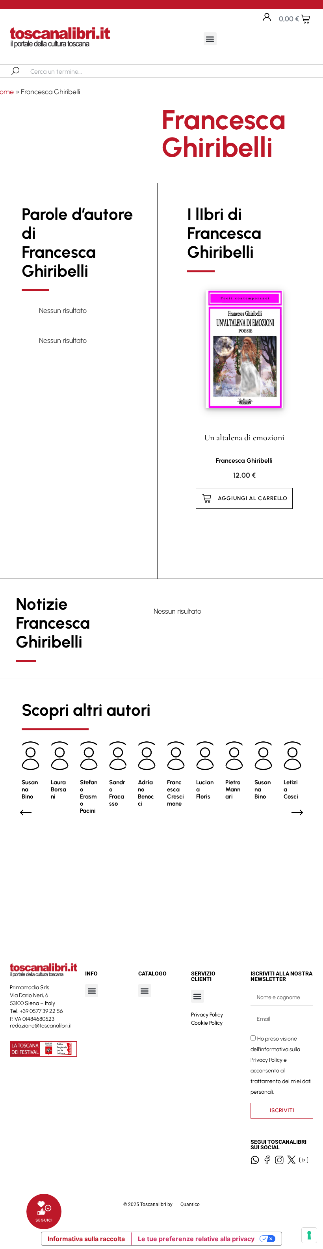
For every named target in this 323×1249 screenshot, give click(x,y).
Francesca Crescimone (175, 793)
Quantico (190, 1204)
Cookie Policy (207, 1023)
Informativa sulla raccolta (86, 1239)
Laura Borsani (58, 789)
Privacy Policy (207, 1014)
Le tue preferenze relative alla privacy (196, 1239)
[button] (210, 38)
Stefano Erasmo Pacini (88, 796)
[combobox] (71, 71)
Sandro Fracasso (117, 793)
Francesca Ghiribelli (244, 460)
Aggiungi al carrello (253, 498)
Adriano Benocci (146, 793)
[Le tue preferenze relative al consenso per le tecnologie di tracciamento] (309, 1235)
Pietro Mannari (232, 789)
